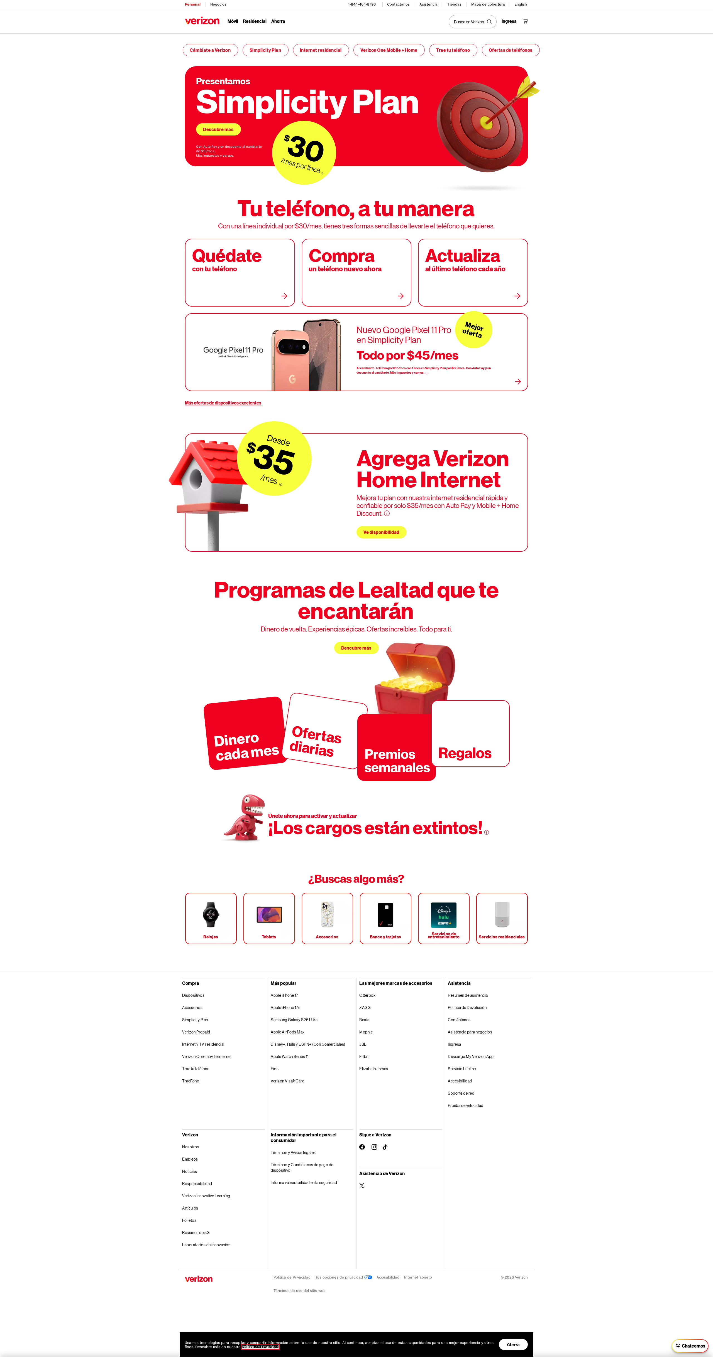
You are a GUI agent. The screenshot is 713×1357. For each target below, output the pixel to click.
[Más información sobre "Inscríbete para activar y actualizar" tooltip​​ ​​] (486, 832)
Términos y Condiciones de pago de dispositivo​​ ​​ (302, 1167)
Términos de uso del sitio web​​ (300, 1291)
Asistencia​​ (428, 4)
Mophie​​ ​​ (366, 1032)
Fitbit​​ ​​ (364, 1056)
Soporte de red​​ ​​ (461, 1093)
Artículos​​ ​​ (190, 1208)
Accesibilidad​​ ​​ (460, 1081)
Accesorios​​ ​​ (192, 1007)
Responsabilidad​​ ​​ (197, 1183)
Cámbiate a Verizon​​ (210, 50)
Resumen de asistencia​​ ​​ (468, 995)
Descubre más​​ (218, 129)
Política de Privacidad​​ (292, 1277)
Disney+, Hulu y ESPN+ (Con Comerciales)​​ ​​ (308, 1044)
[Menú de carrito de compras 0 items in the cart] (525, 21)
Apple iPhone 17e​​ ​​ (286, 1007)
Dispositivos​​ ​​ (193, 995)
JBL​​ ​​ (363, 1044)
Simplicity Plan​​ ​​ (195, 1019)
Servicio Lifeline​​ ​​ (462, 1068)
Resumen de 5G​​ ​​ (196, 1232)
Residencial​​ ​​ (255, 21)
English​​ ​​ (520, 4)
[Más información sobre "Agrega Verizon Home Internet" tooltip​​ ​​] (387, 513)
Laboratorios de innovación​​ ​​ (206, 1244)
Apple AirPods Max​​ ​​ (288, 1032)
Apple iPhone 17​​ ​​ (285, 995)
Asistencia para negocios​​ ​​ (470, 1032)
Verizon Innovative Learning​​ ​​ (206, 1195)
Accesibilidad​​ (388, 1277)
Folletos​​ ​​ (189, 1220)
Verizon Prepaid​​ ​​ (196, 1032)
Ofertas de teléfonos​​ (511, 50)
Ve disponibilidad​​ (381, 532)
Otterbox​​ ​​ (367, 995)
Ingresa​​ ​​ (455, 1044)
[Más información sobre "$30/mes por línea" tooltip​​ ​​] (322, 173)
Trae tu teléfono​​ (453, 50)
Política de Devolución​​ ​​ (467, 1007)
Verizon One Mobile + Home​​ (389, 50)
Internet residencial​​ (321, 50)
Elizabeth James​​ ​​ (374, 1068)
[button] (690, 1346)
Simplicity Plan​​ (266, 50)
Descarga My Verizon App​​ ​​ (471, 1056)
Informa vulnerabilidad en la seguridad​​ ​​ (304, 1182)
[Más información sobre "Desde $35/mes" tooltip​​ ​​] (281, 484)
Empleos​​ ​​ (190, 1159)
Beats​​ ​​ (364, 1019)
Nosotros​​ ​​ (191, 1146)
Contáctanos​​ (398, 4)
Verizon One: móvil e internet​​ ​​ (207, 1056)
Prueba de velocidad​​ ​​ (466, 1105)
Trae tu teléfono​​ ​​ (196, 1068)
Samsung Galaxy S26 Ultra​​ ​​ (294, 1019)
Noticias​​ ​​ (189, 1171)
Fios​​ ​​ (275, 1068)
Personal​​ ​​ (193, 4)
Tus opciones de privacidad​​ (339, 1277)
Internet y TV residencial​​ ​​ (203, 1044)
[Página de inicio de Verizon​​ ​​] (202, 20)
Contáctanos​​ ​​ (459, 1019)
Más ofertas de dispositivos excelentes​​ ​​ (223, 402)
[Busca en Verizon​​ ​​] (473, 21)
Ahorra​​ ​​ (278, 21)
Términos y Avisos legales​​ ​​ (293, 1152)
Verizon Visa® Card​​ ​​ (288, 1081)
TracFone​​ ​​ (190, 1081)
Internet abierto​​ (418, 1277)
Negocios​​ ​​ (218, 4)
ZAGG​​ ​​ (365, 1007)
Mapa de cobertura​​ (488, 4)
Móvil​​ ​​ (233, 21)
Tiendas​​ (455, 4)
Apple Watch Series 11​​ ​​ (290, 1056)
